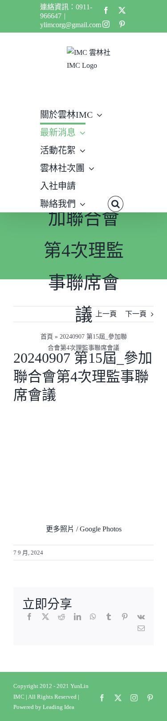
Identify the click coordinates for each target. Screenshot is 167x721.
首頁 (47, 336)
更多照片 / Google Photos (84, 529)
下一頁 (136, 314)
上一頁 (106, 314)
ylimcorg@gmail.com (70, 25)
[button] (115, 203)
